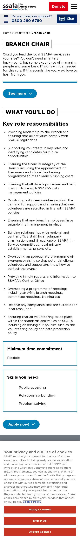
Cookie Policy (32, 501)
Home (7, 32)
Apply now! (18, 424)
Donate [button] (58, 6)
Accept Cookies (40, 531)
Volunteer (21, 32)
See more (17, 93)
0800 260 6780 (27, 21)
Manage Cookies (40, 509)
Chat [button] (70, 18)
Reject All (40, 520)
